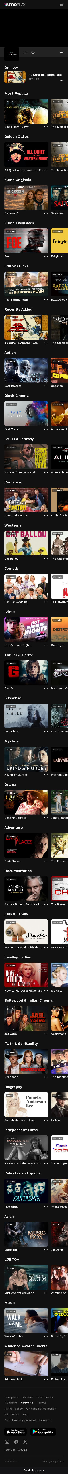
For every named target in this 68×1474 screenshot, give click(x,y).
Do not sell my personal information (28, 1420)
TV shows (10, 1403)
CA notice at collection (41, 1408)
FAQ (25, 1414)
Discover (27, 1397)
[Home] (14, 4)
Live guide (11, 1397)
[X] (25, 1442)
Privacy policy (13, 1408)
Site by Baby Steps (53, 1461)
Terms (41, 1403)
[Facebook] (16, 1442)
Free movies (45, 1397)
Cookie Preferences (34, 1470)
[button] (34, 77)
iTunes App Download (16, 1432)
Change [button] (22, 1449)
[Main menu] (61, 4)
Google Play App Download (43, 1432)
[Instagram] (7, 1442)
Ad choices (11, 1414)
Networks (27, 1403)
